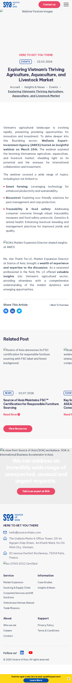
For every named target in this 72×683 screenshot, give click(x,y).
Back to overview (60, 305)
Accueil (15, 87)
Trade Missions (11, 608)
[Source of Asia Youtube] (30, 653)
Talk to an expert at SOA (36, 491)
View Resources (18, 428)
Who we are (9, 625)
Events (53, 87)
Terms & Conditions (48, 630)
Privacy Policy (46, 625)
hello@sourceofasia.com (25, 532)
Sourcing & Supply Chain (16, 587)
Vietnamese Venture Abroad (18, 602)
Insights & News (34, 87)
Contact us (49, 4)
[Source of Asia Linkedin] (22, 653)
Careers (7, 630)
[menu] (66, 4)
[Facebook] (5, 310)
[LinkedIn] (12, 310)
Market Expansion (13, 582)
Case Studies (45, 582)
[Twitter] (19, 310)
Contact (8, 635)
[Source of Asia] (11, 4)
